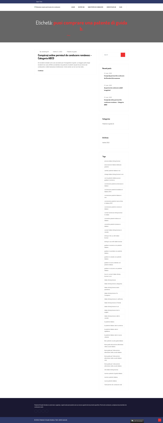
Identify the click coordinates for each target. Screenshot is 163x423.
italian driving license (110, 280)
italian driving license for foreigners (111, 294)
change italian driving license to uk (113, 174)
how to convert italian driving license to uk (112, 275)
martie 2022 (106, 142)
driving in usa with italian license (113, 241)
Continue (41, 70)
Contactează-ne (111, 7)
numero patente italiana (111, 377)
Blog (120, 7)
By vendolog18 (44, 52)
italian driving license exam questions (111, 288)
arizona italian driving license (112, 161)
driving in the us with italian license (111, 237)
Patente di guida (72, 52)
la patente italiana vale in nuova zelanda (113, 336)
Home (68, 35)
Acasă (73, 7)
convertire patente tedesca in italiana (112, 219)
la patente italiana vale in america (113, 325)
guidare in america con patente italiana (113, 246)
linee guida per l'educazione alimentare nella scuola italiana (112, 351)
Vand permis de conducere (95, 7)
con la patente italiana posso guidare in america (112, 179)
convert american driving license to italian (113, 214)
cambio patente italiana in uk (112, 170)
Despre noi (81, 7)
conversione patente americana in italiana (113, 185)
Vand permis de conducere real (113, 384)
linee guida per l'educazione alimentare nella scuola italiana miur (112, 358)
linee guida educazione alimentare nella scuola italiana (113, 345)
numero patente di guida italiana (113, 373)
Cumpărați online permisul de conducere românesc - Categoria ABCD (65, 57)
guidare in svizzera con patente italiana (113, 269)
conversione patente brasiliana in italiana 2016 (113, 190)
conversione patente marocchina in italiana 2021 (113, 202)
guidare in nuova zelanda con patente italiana (112, 263)
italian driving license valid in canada (112, 317)
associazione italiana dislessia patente (112, 166)
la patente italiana (109, 322)
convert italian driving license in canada (113, 231)
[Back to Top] (159, 420)
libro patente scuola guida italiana (113, 341)
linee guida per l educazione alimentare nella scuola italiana (112, 365)
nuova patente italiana (110, 381)
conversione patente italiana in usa (112, 196)
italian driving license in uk (111, 306)
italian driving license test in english (112, 311)
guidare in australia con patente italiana (113, 252)
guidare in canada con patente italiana (112, 258)
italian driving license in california (113, 299)
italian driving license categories (113, 284)
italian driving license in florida (112, 303)
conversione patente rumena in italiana (113, 208)
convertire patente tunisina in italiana (112, 225)
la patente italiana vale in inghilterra (111, 330)
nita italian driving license (111, 369)
